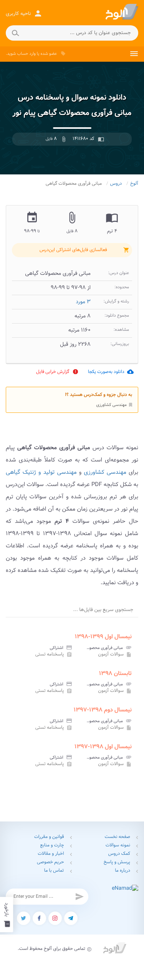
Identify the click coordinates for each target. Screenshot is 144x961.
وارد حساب (26, 53)
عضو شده (49, 53)
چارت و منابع (52, 845)
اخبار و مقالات (51, 854)
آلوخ (134, 183)
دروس (116, 183)
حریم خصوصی (50, 862)
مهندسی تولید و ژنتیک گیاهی (41, 472)
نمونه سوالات (118, 845)
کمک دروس (119, 854)
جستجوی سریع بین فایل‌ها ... (103, 609)
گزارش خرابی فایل (57, 371)
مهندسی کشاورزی (114, 404)
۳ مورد (83, 302)
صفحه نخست (117, 837)
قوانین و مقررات (49, 837)
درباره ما (122, 870)
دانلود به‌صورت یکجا (111, 371)
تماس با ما (54, 870)
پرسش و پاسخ (117, 862)
